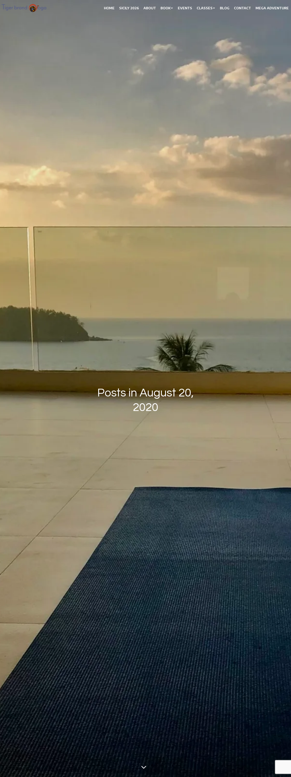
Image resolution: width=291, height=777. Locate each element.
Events (185, 8)
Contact (242, 8)
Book (166, 8)
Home (109, 8)
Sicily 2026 (129, 8)
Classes (205, 8)
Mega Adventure (272, 8)
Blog (224, 8)
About (149, 8)
